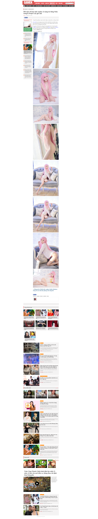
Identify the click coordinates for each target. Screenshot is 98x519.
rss (74, 1)
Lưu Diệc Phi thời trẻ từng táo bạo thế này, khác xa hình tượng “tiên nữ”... (41, 318)
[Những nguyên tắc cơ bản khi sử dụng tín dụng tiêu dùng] (31, 406)
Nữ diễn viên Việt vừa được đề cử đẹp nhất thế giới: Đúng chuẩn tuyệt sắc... (53, 329)
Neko (49, 27)
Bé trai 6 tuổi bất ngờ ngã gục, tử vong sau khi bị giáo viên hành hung (48, 356)
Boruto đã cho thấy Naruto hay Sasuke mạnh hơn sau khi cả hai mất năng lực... (52, 318)
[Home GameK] (24, 6)
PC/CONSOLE (65, 5)
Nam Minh (41, 382)
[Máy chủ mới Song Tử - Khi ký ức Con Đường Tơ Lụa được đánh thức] (31, 439)
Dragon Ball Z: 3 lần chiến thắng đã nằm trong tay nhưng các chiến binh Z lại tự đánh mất (28, 52)
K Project (56, 27)
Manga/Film (31, 9)
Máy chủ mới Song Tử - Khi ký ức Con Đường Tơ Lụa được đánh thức (48, 435)
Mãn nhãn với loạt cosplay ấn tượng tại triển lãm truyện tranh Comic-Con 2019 (28, 39)
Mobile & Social (45, 511)
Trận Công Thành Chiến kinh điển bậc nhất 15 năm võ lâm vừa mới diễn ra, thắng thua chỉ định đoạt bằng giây (40, 473)
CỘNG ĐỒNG (60, 3)
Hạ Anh (41, 421)
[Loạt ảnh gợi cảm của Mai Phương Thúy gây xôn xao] (31, 428)
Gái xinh (34, 22)
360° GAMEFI (71, 5)
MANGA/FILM (52, 3)
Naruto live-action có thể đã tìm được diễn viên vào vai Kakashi (40, 328)
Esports (45, 382)
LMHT (34, 5)
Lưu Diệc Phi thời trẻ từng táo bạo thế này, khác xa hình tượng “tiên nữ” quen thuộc (48, 497)
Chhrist (41, 511)
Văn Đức (41, 350)
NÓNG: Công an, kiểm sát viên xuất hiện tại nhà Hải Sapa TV (48, 345)
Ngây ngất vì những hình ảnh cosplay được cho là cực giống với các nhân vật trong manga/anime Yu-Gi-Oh (28, 35)
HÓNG (56, 3)
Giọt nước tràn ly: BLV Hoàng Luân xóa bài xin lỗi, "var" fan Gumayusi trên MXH (28, 66)
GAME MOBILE (37, 3)
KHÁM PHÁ (47, 3)
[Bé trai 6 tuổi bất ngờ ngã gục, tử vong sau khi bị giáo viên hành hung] (31, 359)
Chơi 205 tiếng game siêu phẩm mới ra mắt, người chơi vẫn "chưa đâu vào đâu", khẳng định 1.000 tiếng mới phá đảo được (28, 57)
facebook (70, 1)
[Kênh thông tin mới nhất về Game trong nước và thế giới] (28, 3)
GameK (25, 9)
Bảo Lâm (41, 503)
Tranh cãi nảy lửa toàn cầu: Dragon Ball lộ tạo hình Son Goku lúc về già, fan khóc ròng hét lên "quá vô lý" (28, 76)
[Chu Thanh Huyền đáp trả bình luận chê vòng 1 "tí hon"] (31, 510)
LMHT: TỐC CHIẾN (47, 5)
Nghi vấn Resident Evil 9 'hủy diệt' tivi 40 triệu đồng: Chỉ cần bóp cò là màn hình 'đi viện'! (28, 61)
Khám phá (44, 350)
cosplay (34, 27)
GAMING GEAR (53, 5)
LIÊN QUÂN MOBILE (39, 5)
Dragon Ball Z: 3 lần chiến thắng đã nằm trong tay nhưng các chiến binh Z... (29, 318)
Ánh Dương (41, 408)
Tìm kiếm (73, 3)
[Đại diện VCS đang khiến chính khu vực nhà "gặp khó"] (31, 381)
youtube (72, 1)
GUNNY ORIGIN (28, 5)
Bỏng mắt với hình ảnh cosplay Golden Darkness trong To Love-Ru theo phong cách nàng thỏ (27, 29)
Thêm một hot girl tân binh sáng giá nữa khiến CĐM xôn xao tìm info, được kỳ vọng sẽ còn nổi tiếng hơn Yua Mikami (49, 366)
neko (48, 296)
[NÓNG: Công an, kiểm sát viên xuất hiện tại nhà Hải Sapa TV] (31, 348)
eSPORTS (42, 3)
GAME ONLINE (59, 5)
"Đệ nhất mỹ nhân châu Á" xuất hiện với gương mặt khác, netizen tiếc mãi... (29, 339)
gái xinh (38, 296)
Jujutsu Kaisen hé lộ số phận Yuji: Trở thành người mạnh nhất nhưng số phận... (29, 329)
